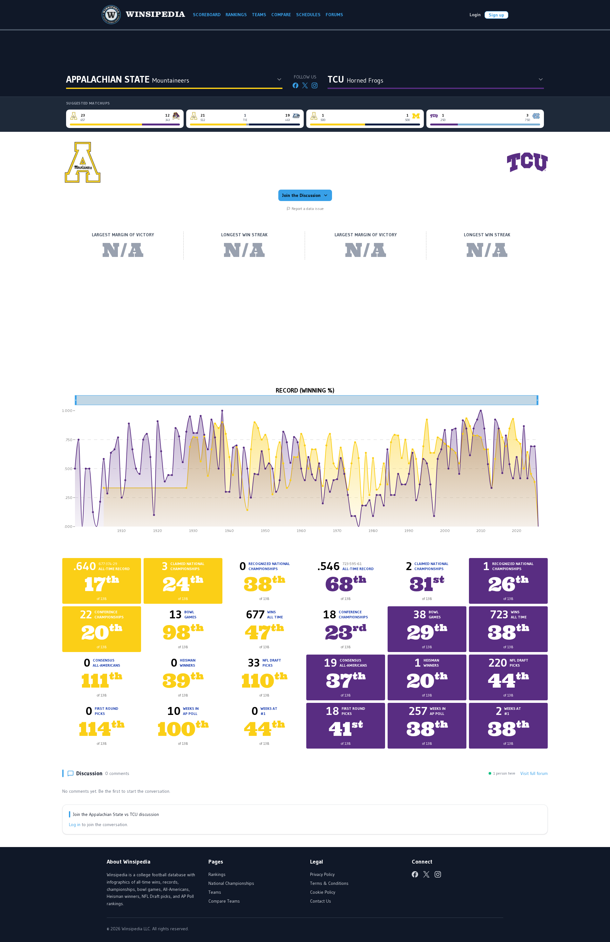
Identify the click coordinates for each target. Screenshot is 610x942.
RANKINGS (236, 14)
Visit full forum (534, 773)
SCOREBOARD (206, 14)
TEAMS (259, 14)
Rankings (217, 874)
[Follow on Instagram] (314, 85)
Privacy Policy (322, 874)
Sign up (496, 15)
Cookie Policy (322, 892)
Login (475, 14)
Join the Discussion (301, 195)
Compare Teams (224, 901)
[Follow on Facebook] (295, 85)
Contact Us (320, 901)
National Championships (231, 883)
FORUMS (334, 14)
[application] (305, 466)
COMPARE (281, 14)
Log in (74, 824)
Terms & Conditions (329, 883)
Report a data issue (308, 208)
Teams (214, 892)
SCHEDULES (308, 14)
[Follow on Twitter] (305, 85)
